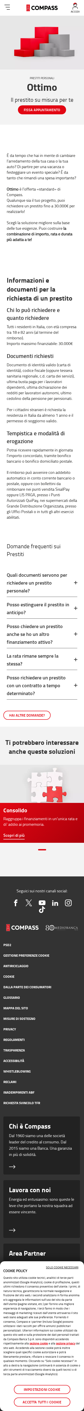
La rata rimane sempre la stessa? (32, 659)
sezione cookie (39, 1343)
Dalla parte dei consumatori (27, 986)
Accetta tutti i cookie (42, 1401)
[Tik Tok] (42, 909)
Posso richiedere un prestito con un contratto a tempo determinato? (36, 685)
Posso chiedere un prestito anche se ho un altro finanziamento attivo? (35, 634)
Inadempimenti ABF (18, 1092)
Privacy (9, 1029)
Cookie (8, 976)
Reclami (9, 1081)
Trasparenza (14, 1050)
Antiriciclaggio (15, 965)
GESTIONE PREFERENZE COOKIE (26, 955)
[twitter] (28, 902)
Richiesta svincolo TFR (21, 1102)
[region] (42, 1336)
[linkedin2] (55, 902)
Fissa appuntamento (42, 109)
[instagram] (68, 902)
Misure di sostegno (19, 1018)
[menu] (7, 6)
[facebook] (15, 902)
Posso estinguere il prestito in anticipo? (38, 608)
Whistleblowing (17, 1071)
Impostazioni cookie (42, 1389)
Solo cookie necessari (62, 1267)
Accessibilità (13, 1060)
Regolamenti (14, 1039)
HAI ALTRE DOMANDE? (27, 715)
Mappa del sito (15, 1008)
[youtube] (42, 902)
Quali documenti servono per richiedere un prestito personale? (37, 582)
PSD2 (7, 944)
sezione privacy (65, 1343)
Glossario (11, 997)
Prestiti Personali (42, 78)
